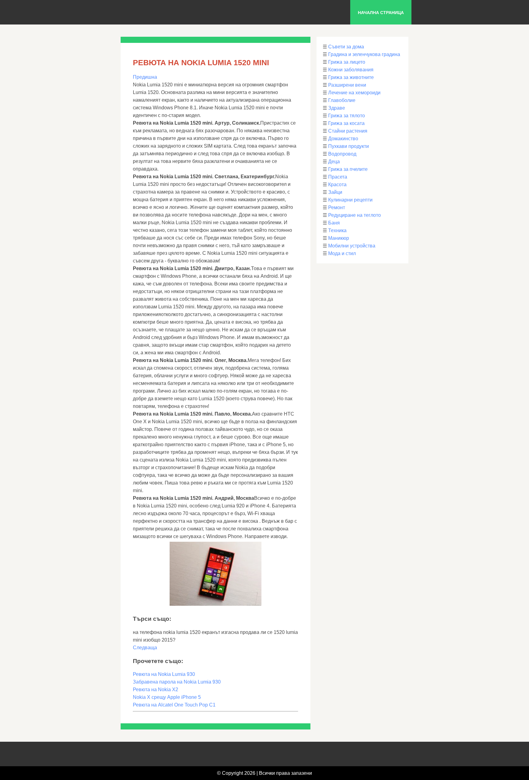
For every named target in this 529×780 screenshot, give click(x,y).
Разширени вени (347, 85)
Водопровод (342, 153)
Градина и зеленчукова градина (364, 54)
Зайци (335, 192)
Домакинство (343, 138)
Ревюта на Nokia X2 (155, 689)
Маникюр (338, 238)
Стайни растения (347, 131)
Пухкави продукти (348, 146)
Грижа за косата (346, 123)
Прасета (337, 176)
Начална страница (381, 12)
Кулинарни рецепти (350, 199)
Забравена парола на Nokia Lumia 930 (177, 681)
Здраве (336, 108)
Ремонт (336, 207)
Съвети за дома (346, 46)
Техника (337, 230)
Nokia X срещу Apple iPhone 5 (167, 697)
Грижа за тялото (346, 115)
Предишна (145, 77)
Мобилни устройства (351, 245)
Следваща (145, 647)
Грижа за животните (351, 77)
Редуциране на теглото (354, 215)
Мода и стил (342, 253)
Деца (334, 161)
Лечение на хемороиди (354, 92)
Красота (337, 184)
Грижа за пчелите (348, 169)
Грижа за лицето (346, 62)
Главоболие (341, 100)
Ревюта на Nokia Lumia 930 (164, 674)
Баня (334, 222)
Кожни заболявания (350, 69)
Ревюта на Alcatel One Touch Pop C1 (174, 704)
